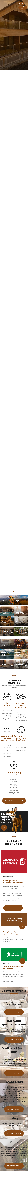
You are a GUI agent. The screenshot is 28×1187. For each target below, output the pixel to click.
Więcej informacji (9, 800)
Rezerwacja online (22, 7)
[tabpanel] (14, 297)
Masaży (21, 3)
